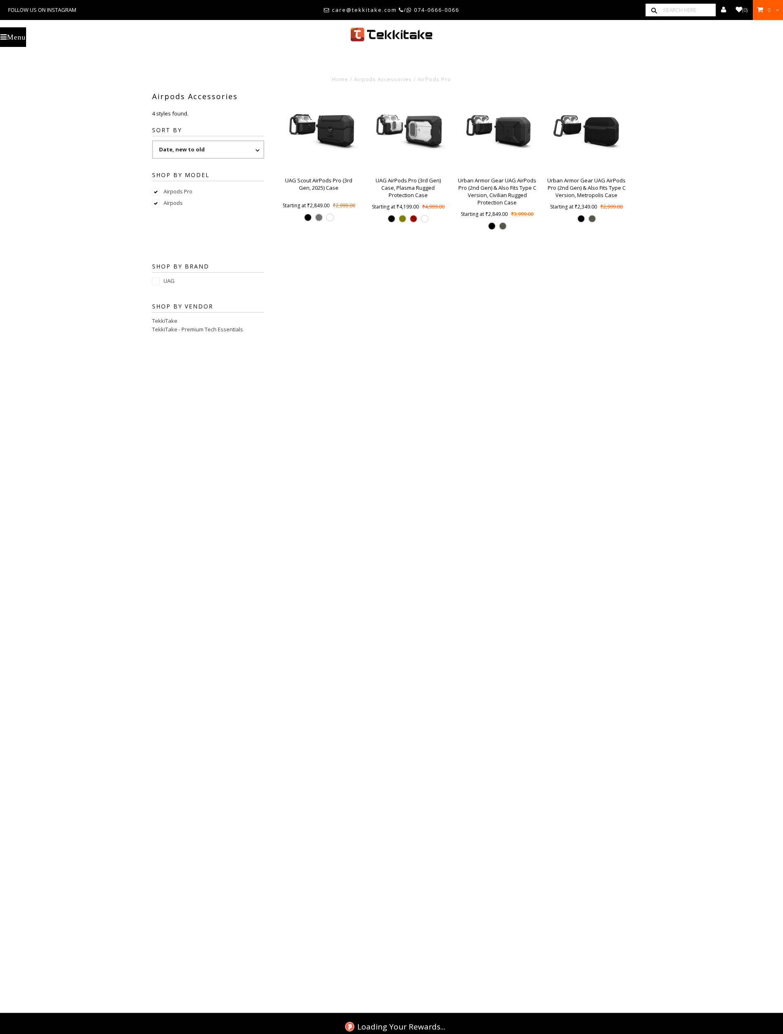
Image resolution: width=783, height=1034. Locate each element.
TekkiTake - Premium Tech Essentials (197, 329)
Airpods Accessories (383, 79)
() (745, 9)
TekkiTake (164, 320)
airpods (173, 202)
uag (169, 280)
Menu (16, 37)
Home (340, 79)
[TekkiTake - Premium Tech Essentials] (391, 34)
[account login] (723, 9)
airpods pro (178, 191)
